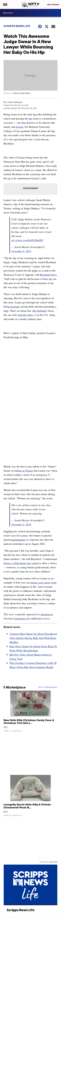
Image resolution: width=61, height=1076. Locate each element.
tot (9, 178)
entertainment (18, 539)
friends (19, 127)
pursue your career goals (43, 582)
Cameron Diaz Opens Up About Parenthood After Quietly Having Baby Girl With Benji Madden (33, 638)
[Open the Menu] (5, 4)
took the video (25, 315)
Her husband (39, 310)
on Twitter (27, 470)
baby (6, 310)
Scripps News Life (17, 26)
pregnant (15, 306)
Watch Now (52, 5)
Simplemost (46, 614)
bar (34, 114)
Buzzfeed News (48, 274)
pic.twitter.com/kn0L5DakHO (27, 240)
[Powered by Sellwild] (53, 862)
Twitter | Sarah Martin (21, 93)
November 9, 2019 (21, 251)
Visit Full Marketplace (47, 687)
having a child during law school (21, 563)
